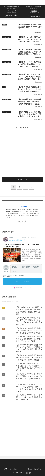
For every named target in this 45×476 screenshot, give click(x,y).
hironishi (4, 301)
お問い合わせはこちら (33, 469)
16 (25, 187)
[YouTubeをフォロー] (25, 221)
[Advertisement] (22, 151)
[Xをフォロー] (22, 221)
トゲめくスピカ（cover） (13, 301)
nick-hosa (22, 206)
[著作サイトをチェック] (19, 221)
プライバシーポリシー (11, 469)
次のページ (22, 179)
